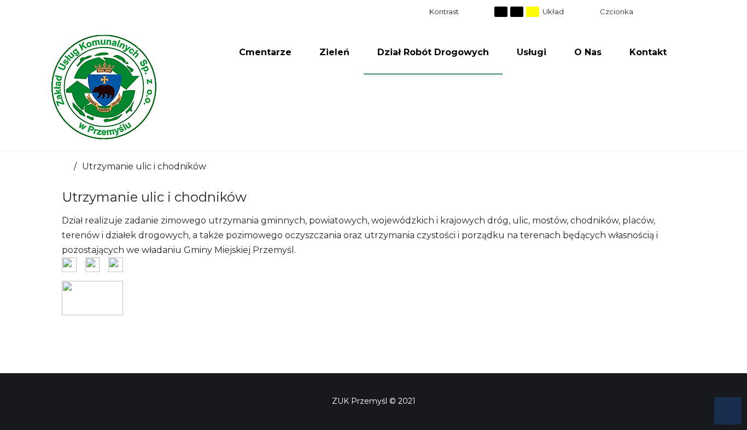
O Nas (588, 52)
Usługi (531, 52)
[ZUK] (104, 87)
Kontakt (648, 52)
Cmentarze (265, 52)
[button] (728, 411)
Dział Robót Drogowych (433, 52)
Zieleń (334, 52)
